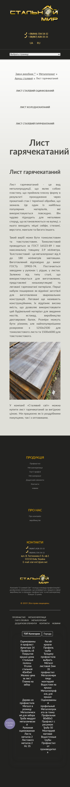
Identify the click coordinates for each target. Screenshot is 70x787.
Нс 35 (27, 746)
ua (31, 43)
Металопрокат (47, 74)
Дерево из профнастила (27, 701)
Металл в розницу (27, 708)
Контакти (35, 484)
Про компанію (35, 516)
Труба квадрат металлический (28, 721)
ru (38, 43)
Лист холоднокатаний (35, 107)
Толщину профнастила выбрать (48, 657)
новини (35, 488)
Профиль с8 (27, 651)
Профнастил (35, 464)
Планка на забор (27, 683)
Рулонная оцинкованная (27, 729)
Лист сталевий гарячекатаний (35, 124)
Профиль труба (48, 649)
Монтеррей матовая (48, 732)
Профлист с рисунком (48, 723)
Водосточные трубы (48, 738)
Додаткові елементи (35, 480)
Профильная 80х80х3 (48, 717)
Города (47, 633)
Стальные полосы (27, 661)
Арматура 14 (27, 648)
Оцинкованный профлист (28, 643)
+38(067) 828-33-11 (38, 37)
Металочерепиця (35, 468)
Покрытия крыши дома (27, 655)
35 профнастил (47, 671)
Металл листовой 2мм (48, 665)
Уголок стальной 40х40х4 (27, 669)
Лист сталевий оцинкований (35, 91)
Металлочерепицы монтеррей (48, 678)
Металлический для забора (27, 714)
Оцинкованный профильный (48, 703)
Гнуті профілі (35, 472)
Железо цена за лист (28, 677)
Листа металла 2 (27, 735)
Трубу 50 (48, 728)
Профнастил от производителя (48, 748)
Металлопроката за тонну (48, 711)
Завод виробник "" (25, 74)
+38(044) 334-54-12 (38, 33)
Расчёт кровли (48, 643)
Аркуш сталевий (24, 78)
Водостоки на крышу (48, 686)
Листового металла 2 (27, 741)
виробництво (35, 520)
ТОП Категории (32, 633)
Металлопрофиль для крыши (48, 694)
